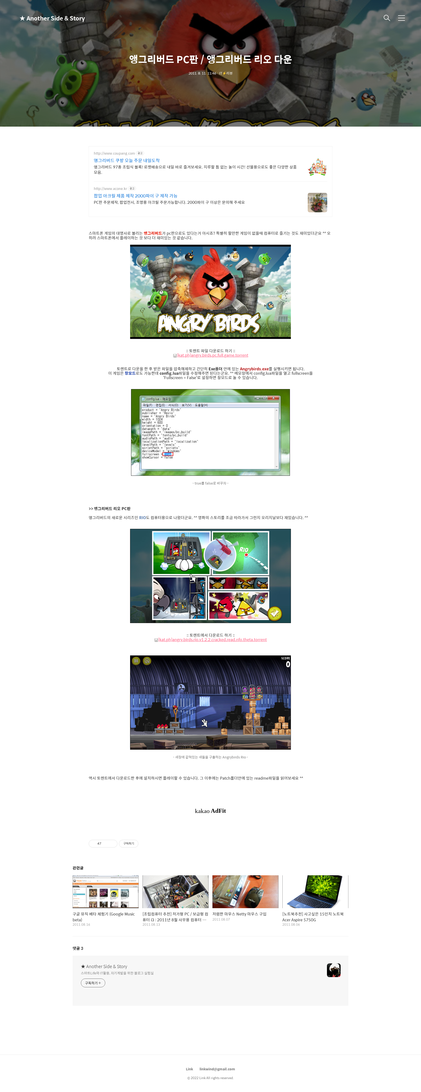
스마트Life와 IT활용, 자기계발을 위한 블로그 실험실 (117, 972)
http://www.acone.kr (110, 189)
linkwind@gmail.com (217, 1069)
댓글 (78, 948)
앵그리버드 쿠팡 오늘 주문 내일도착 (127, 160)
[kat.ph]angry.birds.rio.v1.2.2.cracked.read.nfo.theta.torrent (212, 639)
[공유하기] (106, 843)
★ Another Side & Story (43, 18)
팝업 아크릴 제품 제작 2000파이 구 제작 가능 (136, 196)
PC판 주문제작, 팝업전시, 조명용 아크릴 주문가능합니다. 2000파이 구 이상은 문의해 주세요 (169, 202)
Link (189, 1069)
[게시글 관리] (112, 843)
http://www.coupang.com (114, 153)
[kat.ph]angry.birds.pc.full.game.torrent (212, 355)
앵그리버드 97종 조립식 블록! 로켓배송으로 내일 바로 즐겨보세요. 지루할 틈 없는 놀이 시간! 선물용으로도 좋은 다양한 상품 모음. (195, 169)
